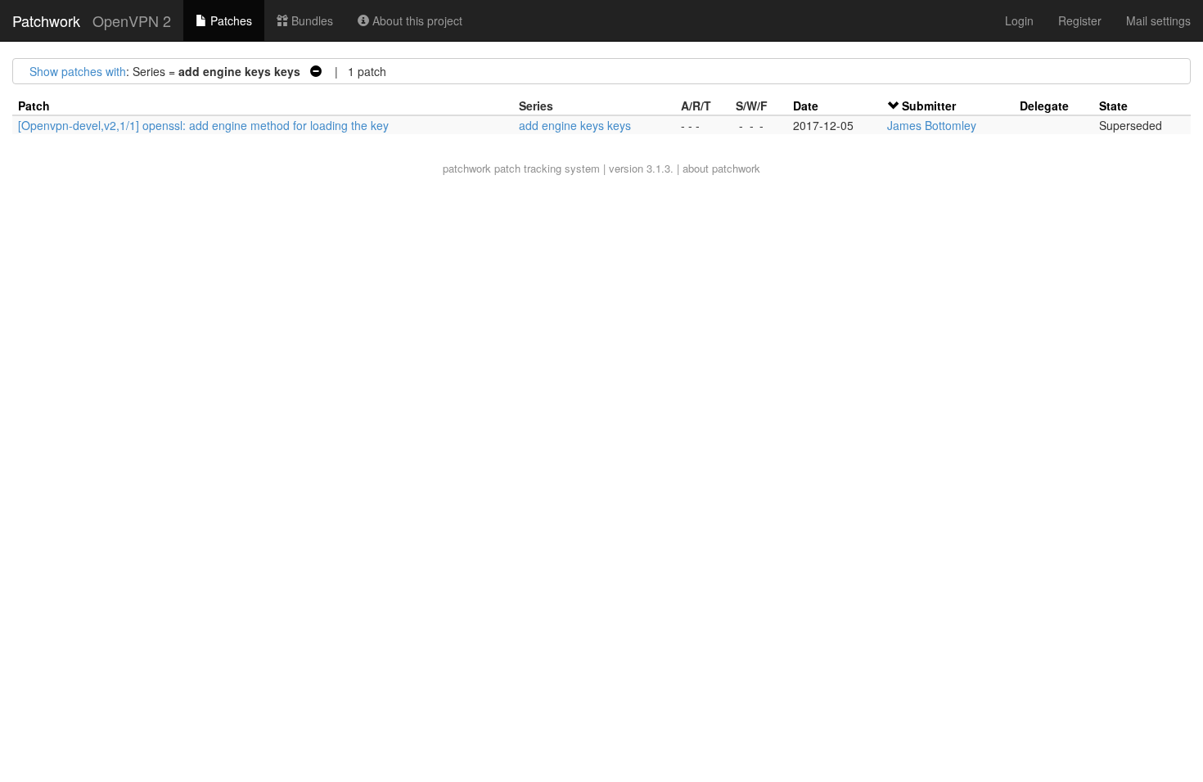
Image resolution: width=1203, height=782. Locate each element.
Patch (34, 105)
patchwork (467, 168)
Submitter (929, 105)
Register (1080, 20)
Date (805, 105)
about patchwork (721, 168)
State (1113, 105)
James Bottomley (931, 125)
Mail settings (1158, 20)
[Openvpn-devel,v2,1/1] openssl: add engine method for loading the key (203, 125)
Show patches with (77, 71)
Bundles (310, 20)
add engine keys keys (575, 125)
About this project (415, 20)
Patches (229, 20)
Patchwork (46, 20)
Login (1019, 20)
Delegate (1044, 105)
